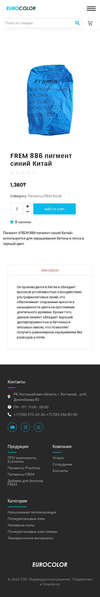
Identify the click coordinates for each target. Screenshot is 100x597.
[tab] (50, 270)
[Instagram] (25, 427)
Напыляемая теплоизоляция (32, 512)
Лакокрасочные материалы (30, 538)
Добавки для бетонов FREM (25, 482)
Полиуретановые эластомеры (33, 531)
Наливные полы (21, 525)
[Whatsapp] (38, 427)
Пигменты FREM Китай (45, 196)
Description (50, 270)
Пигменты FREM (21, 474)
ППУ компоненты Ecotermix (22, 459)
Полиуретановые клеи (26, 518)
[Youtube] (12, 427)
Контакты (60, 470)
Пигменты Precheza (24, 468)
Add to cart (54, 209)
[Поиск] (77, 23)
